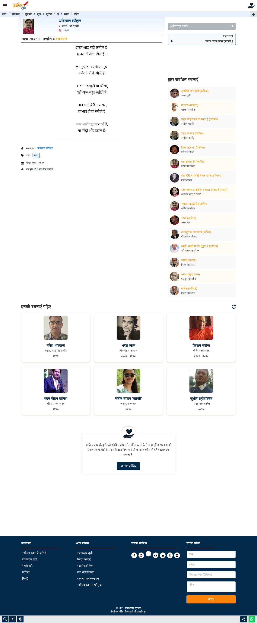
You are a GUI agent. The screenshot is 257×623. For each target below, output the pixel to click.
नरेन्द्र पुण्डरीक (188, 109)
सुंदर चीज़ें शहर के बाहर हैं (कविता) (199, 119)
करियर (26, 572)
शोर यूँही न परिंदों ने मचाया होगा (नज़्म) (201, 175)
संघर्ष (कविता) (188, 218)
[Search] (5, 619)
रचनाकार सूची (85, 553)
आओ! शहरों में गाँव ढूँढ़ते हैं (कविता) (199, 246)
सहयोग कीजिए (128, 466)
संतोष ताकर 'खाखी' (128, 398)
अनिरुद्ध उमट (187, 151)
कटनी (64, 25)
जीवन (76, 14)
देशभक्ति (16, 14)
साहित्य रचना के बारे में (34, 553)
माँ (58, 14)
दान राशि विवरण (85, 572)
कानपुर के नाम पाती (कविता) (196, 232)
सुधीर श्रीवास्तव (201, 398)
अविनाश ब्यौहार (70, 20)
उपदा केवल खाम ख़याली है (219, 39)
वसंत (4, 14)
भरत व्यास (128, 345)
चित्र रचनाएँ (83, 559)
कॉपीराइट (142, 611)
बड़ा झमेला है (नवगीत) (193, 161)
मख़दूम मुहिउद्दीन (188, 278)
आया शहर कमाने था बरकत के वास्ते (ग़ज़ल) (204, 189)
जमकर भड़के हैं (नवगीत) (194, 203)
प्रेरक (49, 14)
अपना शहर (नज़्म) (190, 274)
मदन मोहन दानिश (55, 398)
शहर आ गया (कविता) (192, 133)
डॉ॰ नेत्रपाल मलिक (190, 250)
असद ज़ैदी (186, 95)
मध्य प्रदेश (74, 25)
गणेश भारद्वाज (56, 345)
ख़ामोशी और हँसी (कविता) (194, 91)
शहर (36, 155)
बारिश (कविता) (189, 288)
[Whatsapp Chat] (252, 619)
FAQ (25, 578)
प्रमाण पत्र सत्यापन (88, 578)
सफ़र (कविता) (188, 260)
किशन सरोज (201, 345)
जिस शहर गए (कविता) (193, 147)
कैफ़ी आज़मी (186, 180)
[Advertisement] (202, 58)
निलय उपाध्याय (188, 264)
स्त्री (66, 14)
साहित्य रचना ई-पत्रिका (90, 585)
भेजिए (211, 599)
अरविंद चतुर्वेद (187, 123)
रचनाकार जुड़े (29, 559)
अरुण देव (185, 222)
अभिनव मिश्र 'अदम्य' (191, 194)
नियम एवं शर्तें (131, 611)
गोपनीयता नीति (116, 611)
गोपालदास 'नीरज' (189, 236)
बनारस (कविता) (189, 105)
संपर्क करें (27, 565)
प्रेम (39, 14)
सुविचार (28, 14)
